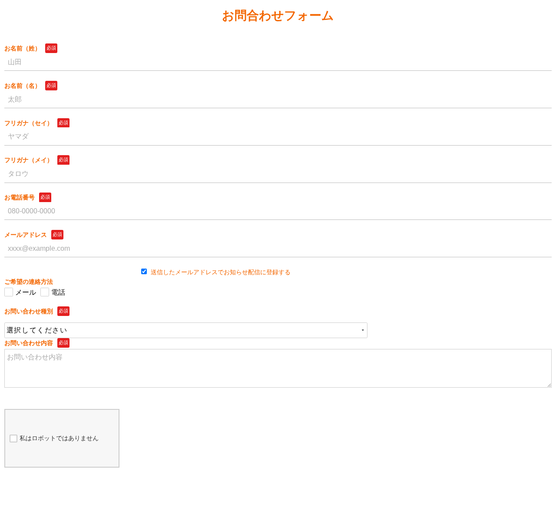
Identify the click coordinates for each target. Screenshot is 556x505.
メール (25, 292)
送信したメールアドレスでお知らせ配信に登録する (220, 272)
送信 (280, 488)
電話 (58, 292)
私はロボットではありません (59, 438)
